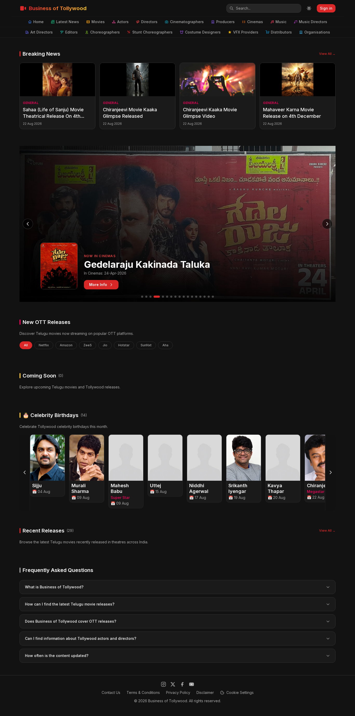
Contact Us (111, 692)
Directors (149, 21)
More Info (98, 284)
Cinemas (255, 21)
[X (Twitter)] (172, 684)
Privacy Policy (178, 692)
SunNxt (146, 345)
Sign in (326, 8)
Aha (165, 345)
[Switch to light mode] (309, 8)
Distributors (281, 32)
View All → (327, 54)
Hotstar (124, 345)
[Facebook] (182, 684)
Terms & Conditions (143, 692)
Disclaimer (205, 692)
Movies (98, 21)
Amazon (66, 345)
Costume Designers (203, 32)
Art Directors (41, 32)
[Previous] (24, 472)
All (26, 345)
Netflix (44, 345)
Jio (105, 345)
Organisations (317, 32)
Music (280, 21)
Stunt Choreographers (152, 32)
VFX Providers (245, 32)
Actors (123, 21)
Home (38, 21)
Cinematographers (187, 21)
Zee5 (87, 345)
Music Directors (313, 21)
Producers (225, 21)
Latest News (67, 21)
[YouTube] (191, 684)
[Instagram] (163, 684)
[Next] (330, 472)
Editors (71, 32)
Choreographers (105, 32)
